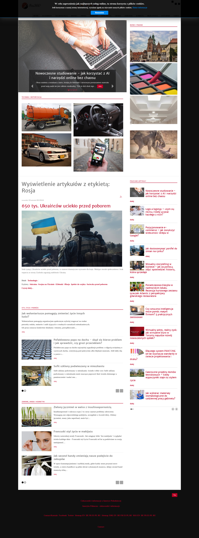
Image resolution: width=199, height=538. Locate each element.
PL (96, 515)
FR (90, 515)
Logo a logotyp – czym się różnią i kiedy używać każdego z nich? (160, 212)
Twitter (71, 515)
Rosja (67, 284)
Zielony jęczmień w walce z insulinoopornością (82, 407)
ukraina (34, 284)
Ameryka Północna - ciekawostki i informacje (101, 506)
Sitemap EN (80, 515)
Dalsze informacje (140, 8)
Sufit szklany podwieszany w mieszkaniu (79, 366)
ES (93, 515)
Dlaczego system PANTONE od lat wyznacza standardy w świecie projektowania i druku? (153, 355)
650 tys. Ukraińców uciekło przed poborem (66, 206)
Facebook (63, 515)
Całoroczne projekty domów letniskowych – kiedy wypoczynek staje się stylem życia (153, 376)
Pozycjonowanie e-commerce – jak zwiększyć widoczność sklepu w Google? (152, 231)
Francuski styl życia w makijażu (73, 431)
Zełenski (59, 284)
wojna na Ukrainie (46, 284)
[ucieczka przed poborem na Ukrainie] (72, 238)
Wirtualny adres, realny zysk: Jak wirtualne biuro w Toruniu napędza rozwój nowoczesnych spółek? (153, 334)
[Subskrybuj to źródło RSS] (121, 197)
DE (87, 515)
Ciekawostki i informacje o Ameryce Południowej (101, 501)
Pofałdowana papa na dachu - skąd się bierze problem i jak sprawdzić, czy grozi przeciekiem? (88, 341)
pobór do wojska (79, 284)
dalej (100, 86)
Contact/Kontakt (50, 515)
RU (99, 515)
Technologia (32, 281)
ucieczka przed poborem (97, 284)
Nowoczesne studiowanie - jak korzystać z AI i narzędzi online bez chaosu (161, 193)
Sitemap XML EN (109, 515)
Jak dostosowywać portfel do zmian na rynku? (161, 250)
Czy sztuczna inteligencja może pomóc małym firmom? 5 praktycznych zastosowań (151, 313)
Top (174, 495)
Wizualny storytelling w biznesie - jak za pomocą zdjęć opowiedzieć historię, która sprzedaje (152, 268)
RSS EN (136, 515)
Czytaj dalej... (27, 288)
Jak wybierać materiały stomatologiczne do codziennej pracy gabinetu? (160, 396)
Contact (101, 527)
